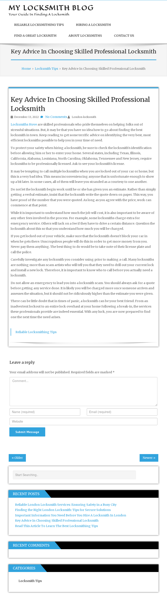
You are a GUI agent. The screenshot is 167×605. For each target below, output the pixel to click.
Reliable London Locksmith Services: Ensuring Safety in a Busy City (66, 505)
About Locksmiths (85, 36)
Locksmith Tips (30, 581)
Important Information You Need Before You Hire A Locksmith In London (70, 515)
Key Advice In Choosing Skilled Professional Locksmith (57, 520)
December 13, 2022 (26, 117)
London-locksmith (84, 117)
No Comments (56, 117)
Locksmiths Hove (24, 124)
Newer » (149, 458)
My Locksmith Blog (51, 8)
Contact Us (124, 36)
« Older (17, 458)
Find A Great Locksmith (35, 36)
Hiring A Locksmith (93, 25)
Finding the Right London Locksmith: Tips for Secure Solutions (63, 510)
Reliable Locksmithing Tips (39, 25)
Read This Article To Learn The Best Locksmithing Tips (56, 526)
